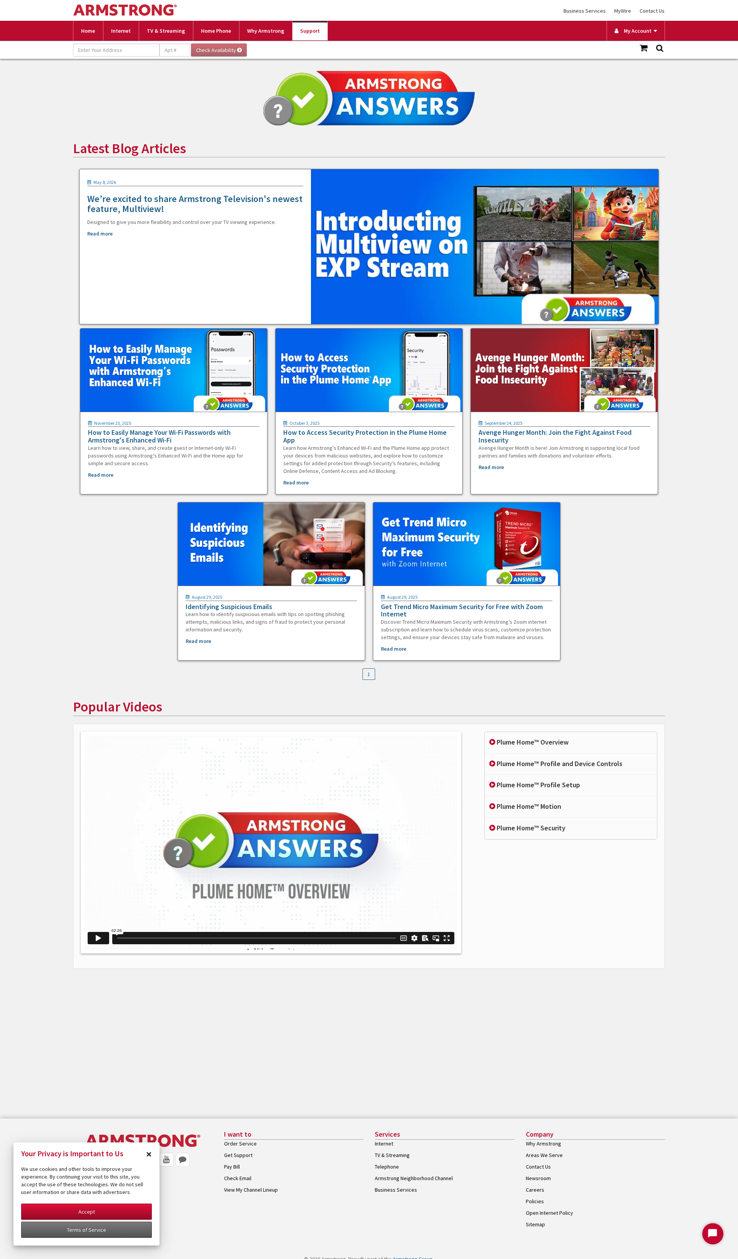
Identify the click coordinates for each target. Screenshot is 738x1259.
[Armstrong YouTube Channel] (166, 1160)
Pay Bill (232, 1166)
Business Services (584, 10)
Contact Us (652, 10)
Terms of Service (86, 1229)
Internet (121, 30)
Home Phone (216, 30)
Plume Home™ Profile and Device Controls (558, 763)
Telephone (387, 1166)
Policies (535, 1201)
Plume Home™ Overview (531, 742)
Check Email (237, 1178)
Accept (86, 1211)
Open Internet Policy (549, 1212)
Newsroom (538, 1178)
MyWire (622, 10)
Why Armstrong (265, 30)
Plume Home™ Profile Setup (537, 784)
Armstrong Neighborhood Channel (414, 1178)
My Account (636, 30)
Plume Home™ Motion (528, 806)
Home (88, 30)
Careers (535, 1189)
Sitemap (535, 1224)
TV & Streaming (166, 30)
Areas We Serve (544, 1155)
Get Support (238, 1155)
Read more (100, 233)
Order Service (240, 1143)
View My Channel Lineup (251, 1189)
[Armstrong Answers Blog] (182, 1160)
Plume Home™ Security (530, 827)
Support (310, 30)
